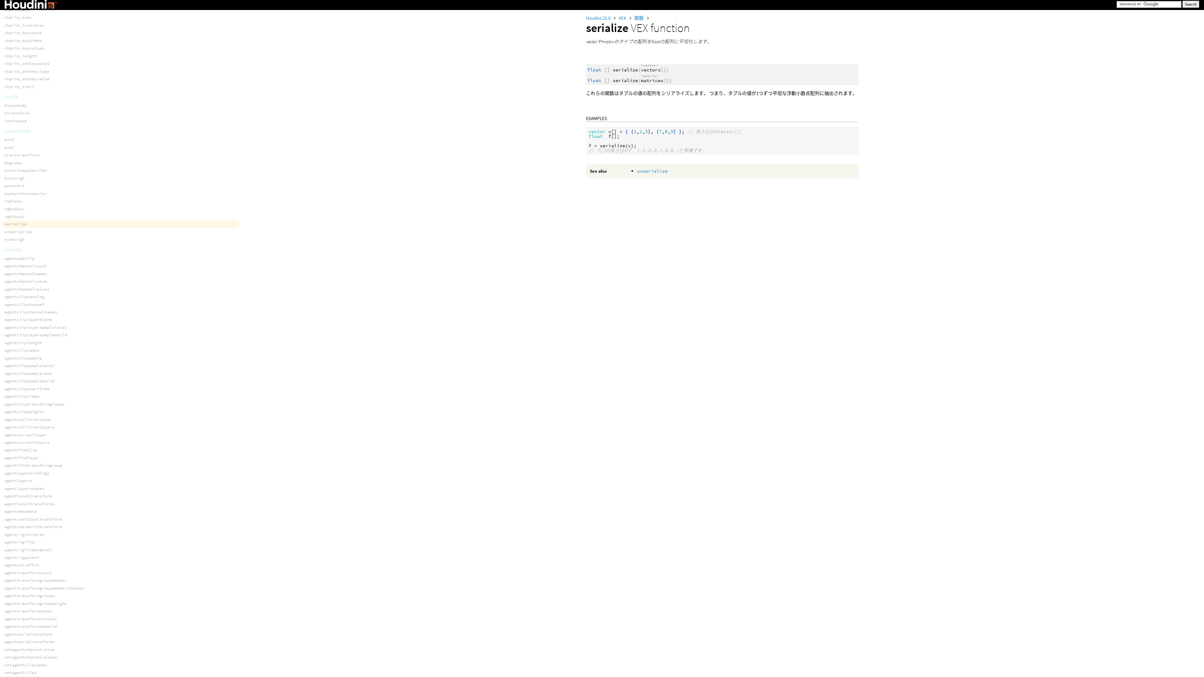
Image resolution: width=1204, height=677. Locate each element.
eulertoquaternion (25, 170)
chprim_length (20, 56)
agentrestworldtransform (33, 526)
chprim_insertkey (24, 25)
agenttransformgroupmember (35, 580)
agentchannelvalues (27, 289)
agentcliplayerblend (28, 319)
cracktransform (22, 155)
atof (9, 139)
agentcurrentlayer (25, 435)
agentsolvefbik (22, 565)
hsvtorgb (14, 178)
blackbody (15, 105)
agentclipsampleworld (29, 381)
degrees (13, 162)
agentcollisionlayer (28, 419)
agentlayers (18, 480)
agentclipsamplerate (28, 373)
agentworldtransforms (29, 641)
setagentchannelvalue (29, 649)
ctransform (16, 113)
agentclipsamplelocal (29, 365)
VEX (623, 18)
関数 (639, 18)
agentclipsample (23, 358)
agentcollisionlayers (29, 427)
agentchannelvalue (25, 281)
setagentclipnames (25, 665)
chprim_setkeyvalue (27, 78)
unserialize (652, 171)
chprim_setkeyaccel (27, 63)
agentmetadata (20, 511)
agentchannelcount (25, 266)
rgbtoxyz (14, 216)
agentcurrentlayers (27, 442)
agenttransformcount (28, 572)
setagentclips (20, 672)
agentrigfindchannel (28, 550)
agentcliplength (23, 342)
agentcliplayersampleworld (35, 335)
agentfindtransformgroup (33, 465)
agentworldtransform (28, 634)
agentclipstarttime (27, 388)
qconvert (14, 185)
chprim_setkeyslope (27, 71)
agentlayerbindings (27, 473)
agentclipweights (24, 411)
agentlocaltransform (28, 496)
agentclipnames (22, 350)
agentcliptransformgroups (34, 404)
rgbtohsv (14, 209)
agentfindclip (20, 450)
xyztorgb (14, 239)
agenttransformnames (28, 611)
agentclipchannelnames (30, 312)
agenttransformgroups (29, 595)
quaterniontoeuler (25, 193)
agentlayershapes (24, 488)
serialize (15, 224)
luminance (15, 120)
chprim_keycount (23, 32)
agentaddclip (19, 258)
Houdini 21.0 (598, 18)
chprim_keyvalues (24, 48)
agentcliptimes (22, 396)
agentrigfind (19, 542)
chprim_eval (18, 17)
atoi (9, 147)
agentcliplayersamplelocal (35, 327)
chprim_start (19, 86)
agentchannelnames (25, 273)
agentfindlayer (22, 457)
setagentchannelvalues (30, 657)
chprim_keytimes (23, 40)
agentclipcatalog (24, 296)
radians (13, 201)
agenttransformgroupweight (35, 603)
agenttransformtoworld (30, 626)
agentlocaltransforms (29, 503)
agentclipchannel (24, 304)
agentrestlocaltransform (33, 519)
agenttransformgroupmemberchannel (44, 588)
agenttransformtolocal (30, 619)
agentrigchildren (24, 534)
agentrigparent (22, 557)
